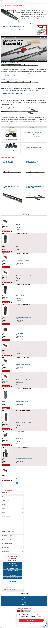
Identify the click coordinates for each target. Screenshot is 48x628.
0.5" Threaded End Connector (21, 295)
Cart (24, 597)
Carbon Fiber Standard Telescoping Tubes (9, 162)
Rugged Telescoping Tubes (9, 79)
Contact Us (12, 582)
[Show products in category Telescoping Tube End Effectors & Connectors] (35, 196)
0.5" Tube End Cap (19, 333)
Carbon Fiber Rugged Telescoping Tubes (32, 162)
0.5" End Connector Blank (21, 224)
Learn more (31, 623)
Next (29, 483)
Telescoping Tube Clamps (11, 150)
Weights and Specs (12, 572)
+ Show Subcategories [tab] (9, 589)
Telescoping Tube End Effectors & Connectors (35, 187)
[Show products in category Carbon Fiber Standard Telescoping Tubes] (12, 171)
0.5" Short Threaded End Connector (23, 260)
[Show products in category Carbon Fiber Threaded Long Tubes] (12, 196)
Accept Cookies (31, 620)
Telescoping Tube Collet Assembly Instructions (13, 26)
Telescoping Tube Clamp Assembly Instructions (13, 29)
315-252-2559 (13, 556)
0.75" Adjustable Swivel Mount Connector (24, 458)
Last (31, 483)
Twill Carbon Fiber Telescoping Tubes (33, 132)
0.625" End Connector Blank (21, 348)
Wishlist (24, 599)
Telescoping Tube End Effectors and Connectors (16, 108)
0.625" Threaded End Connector (22, 401)
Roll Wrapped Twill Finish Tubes (33, 147)
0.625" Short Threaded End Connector (23, 364)
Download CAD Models (12, 568)
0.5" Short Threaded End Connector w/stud (24, 275)
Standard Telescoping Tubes (10, 62)
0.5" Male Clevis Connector (21, 245)
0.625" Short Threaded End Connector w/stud (24, 379)
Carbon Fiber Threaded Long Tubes (11, 187)
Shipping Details (12, 563)
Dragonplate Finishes (13, 570)
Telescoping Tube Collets (11, 139)
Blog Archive (13, 575)
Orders (24, 602)
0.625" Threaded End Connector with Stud (24, 422)
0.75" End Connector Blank (21, 473)
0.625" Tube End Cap (20, 438)
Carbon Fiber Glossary (12, 577)
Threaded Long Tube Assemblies (11, 93)
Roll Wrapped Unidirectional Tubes (34, 136)
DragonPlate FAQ (12, 565)
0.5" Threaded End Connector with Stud (23, 317)
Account (24, 604)
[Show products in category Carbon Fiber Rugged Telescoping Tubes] (35, 171)
